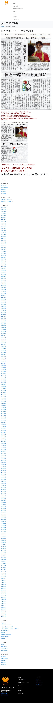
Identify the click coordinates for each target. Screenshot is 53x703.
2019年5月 (3, 373)
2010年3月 (3, 573)
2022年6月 (3, 302)
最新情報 (3, 638)
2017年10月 (3, 405)
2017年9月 (3, 407)
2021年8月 (3, 321)
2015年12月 (3, 447)
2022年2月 (3, 310)
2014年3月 (3, 483)
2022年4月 (3, 306)
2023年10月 (3, 272)
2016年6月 (3, 436)
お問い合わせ (16, 19)
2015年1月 (3, 466)
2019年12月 (3, 359)
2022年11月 (3, 293)
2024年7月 (3, 255)
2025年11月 (3, 224)
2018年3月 (3, 396)
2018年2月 (3, 398)
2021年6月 (3, 325)
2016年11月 (3, 426)
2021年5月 (3, 327)
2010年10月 (3, 561)
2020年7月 (3, 346)
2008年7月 (3, 611)
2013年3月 (3, 506)
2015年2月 (3, 464)
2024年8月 (3, 253)
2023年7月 (3, 278)
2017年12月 (3, 401)
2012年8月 (3, 519)
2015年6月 (3, 457)
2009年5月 (3, 592)
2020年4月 (3, 352)
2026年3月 (3, 217)
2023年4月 (3, 283)
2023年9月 (3, 274)
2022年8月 (3, 299)
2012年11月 (3, 514)
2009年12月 (3, 578)
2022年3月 (3, 308)
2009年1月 (3, 599)
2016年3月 (3, 441)
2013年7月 (3, 498)
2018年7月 (3, 390)
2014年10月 (3, 472)
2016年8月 (3, 432)
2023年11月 (3, 270)
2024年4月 (3, 261)
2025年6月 (3, 234)
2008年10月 (3, 605)
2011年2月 (3, 554)
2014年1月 (3, 487)
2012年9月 (3, 517)
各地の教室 (15, 6)
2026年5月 (3, 213)
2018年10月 (3, 384)
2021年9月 (3, 320)
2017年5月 (3, 415)
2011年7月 (3, 544)
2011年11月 (3, 536)
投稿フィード (4, 646)
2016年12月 (3, 424)
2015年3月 (3, 462)
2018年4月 (3, 394)
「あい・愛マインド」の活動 (7, 626)
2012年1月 (3, 533)
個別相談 (3, 632)
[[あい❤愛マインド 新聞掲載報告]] (26, 71)
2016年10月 (3, 428)
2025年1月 (3, 243)
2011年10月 (3, 538)
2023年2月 (3, 287)
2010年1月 (3, 576)
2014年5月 (3, 479)
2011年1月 (3, 555)
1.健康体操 (3, 623)
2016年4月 (3, 439)
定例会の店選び (4, 187)
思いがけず (3, 185)
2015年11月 (3, 449)
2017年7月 (3, 411)
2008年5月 (3, 614)
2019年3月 (3, 377)
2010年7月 (3, 565)
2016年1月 (3, 445)
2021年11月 (3, 316)
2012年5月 (3, 525)
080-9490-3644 (4, 695)
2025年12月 (3, 223)
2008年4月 (3, 616)
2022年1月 (3, 312)
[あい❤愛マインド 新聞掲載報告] (17, 30)
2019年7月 (3, 369)
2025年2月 (3, 242)
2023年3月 (3, 285)
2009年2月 (3, 597)
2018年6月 (3, 392)
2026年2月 (3, 219)
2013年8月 (3, 496)
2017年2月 (3, 420)
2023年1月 (3, 289)
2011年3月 (3, 552)
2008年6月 (3, 612)
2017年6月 (3, 413)
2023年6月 (3, 280)
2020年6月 (3, 348)
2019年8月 (3, 367)
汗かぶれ (3, 199)
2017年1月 (3, 422)
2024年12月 (3, 245)
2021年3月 (3, 331)
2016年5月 (3, 437)
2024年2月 (3, 264)
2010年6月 (3, 567)
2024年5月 (3, 259)
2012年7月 (3, 521)
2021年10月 (3, 318)
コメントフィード (5, 648)
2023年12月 (3, 268)
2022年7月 (3, 301)
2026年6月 (3, 211)
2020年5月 (3, 350)
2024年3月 (3, 262)
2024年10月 (3, 249)
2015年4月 (3, 460)
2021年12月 (3, 314)
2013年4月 (3, 504)
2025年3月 (3, 240)
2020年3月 (3, 354)
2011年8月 (3, 542)
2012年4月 (3, 527)
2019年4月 (3, 375)
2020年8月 (3, 344)
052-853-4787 (4, 693)
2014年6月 (3, 477)
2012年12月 (3, 512)
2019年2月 (3, 379)
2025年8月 (3, 230)
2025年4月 (3, 238)
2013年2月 (3, 508)
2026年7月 (3, 209)
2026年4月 (3, 215)
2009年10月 (3, 582)
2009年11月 (3, 580)
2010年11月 (3, 559)
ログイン (3, 644)
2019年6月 (3, 371)
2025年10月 (3, 226)
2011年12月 (3, 535)
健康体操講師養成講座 (18, 8)
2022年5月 (3, 304)
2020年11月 (3, 339)
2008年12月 (3, 601)
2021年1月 (3, 335)
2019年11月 (3, 361)
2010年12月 (3, 557)
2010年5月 (3, 569)
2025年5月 (3, 236)
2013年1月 (3, 510)
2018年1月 (3, 399)
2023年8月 (3, 276)
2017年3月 (3, 418)
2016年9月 (3, 430)
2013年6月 (3, 500)
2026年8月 (3, 207)
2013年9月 (3, 495)
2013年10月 (3, 493)
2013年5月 (3, 502)
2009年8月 (3, 586)
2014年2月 (3, 485)
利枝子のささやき (5, 636)
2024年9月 (3, 251)
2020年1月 (3, 358)
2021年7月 (3, 323)
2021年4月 (3, 329)
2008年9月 (3, 607)
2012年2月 (3, 531)
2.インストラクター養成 (6, 624)
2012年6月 (3, 523)
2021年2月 (3, 333)
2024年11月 (3, 247)
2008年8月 (3, 609)
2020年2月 (3, 356)
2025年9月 (3, 228)
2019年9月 (3, 365)
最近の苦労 (3, 191)
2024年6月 (3, 257)
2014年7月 (3, 476)
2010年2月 (3, 574)
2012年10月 (3, 515)
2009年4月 (3, 593)
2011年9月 (3, 540)
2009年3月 (3, 595)
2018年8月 (3, 388)
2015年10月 (3, 451)
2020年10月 (3, 340)
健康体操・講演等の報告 (6, 634)
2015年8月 (3, 455)
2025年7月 (3, 232)
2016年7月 (3, 434)
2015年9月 (3, 453)
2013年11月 (3, 491)
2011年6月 (3, 546)
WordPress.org (4, 650)
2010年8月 (3, 563)
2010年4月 (3, 571)
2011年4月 (3, 550)
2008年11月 (3, 603)
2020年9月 (3, 342)
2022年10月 (3, 295)
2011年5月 (3, 548)
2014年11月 (3, 470)
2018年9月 (3, 386)
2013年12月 (3, 489)
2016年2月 (3, 443)
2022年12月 (3, 291)
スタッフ (15, 11)
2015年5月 (3, 458)
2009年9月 (3, 584)
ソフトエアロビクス (5, 630)
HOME (14, 3)
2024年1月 (3, 266)
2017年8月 (3, 409)
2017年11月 (3, 403)
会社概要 (15, 16)
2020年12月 (3, 337)
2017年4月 (3, 417)
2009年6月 (3, 590)
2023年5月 (3, 282)
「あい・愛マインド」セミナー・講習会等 (9, 628)
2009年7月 (3, 588)
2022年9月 (3, 297)
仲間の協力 (3, 189)
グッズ (14, 14)
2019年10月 (3, 363)
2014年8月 (3, 474)
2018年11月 (3, 382)
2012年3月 (3, 529)
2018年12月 (3, 380)
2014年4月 (3, 481)
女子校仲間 (3, 193)
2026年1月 (3, 221)
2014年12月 (3, 468)
